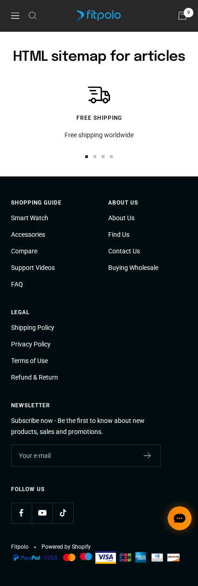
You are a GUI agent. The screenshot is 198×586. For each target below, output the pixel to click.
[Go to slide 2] (94, 156)
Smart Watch (29, 218)
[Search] (33, 16)
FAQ (17, 284)
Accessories (28, 234)
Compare (24, 251)
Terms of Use (29, 360)
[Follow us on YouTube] (42, 513)
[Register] (147, 455)
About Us (121, 218)
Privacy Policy (31, 344)
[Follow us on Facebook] (21, 513)
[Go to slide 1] (86, 156)
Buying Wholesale (133, 267)
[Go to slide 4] (111, 156)
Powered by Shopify (66, 547)
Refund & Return (34, 377)
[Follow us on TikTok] (62, 513)
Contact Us (124, 251)
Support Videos (33, 267)
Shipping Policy (32, 327)
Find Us (118, 234)
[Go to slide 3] (103, 156)
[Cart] (182, 16)
